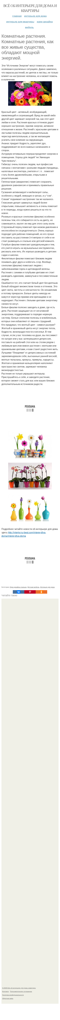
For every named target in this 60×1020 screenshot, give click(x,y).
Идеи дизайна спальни (18, 587)
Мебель (29, 27)
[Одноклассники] (41, 592)
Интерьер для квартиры (20, 21)
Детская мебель (33, 587)
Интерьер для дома (35, 16)
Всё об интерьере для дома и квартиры (30, 8)
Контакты (5, 991)
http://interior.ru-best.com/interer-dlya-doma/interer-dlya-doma (23, 534)
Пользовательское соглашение (21, 991)
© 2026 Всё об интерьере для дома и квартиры (19, 988)
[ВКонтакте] (18, 592)
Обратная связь (7, 998)
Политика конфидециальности (13, 995)
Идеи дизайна (45, 21)
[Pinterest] (30, 592)
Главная (17, 16)
